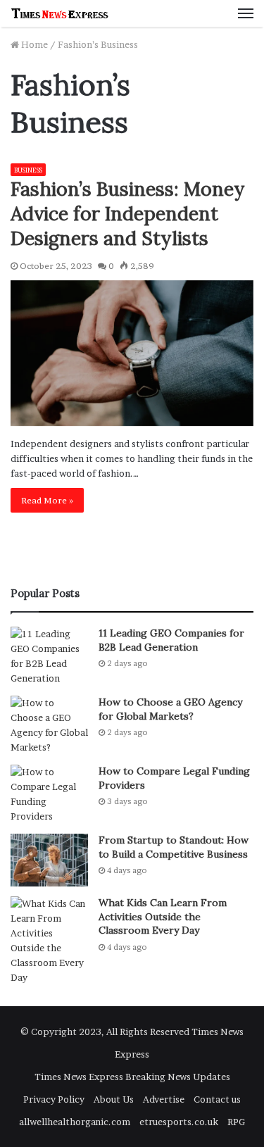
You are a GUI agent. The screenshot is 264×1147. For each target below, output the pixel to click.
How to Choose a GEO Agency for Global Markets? (170, 709)
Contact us (217, 1099)
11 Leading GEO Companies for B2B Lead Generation (171, 640)
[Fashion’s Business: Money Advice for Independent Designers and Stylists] (132, 353)
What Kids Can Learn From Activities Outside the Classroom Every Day (163, 916)
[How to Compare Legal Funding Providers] (49, 794)
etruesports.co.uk (178, 1121)
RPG (236, 1121)
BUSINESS (28, 170)
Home (33, 44)
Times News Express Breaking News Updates (132, 1076)
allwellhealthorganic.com (74, 1121)
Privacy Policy (53, 1099)
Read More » (47, 500)
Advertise (163, 1099)
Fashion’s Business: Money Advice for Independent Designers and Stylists (128, 213)
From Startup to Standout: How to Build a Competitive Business (174, 847)
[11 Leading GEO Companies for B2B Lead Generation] (49, 656)
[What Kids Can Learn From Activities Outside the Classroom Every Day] (49, 940)
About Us (114, 1099)
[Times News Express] (60, 13)
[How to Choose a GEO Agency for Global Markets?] (49, 725)
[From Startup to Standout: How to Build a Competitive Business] (49, 860)
